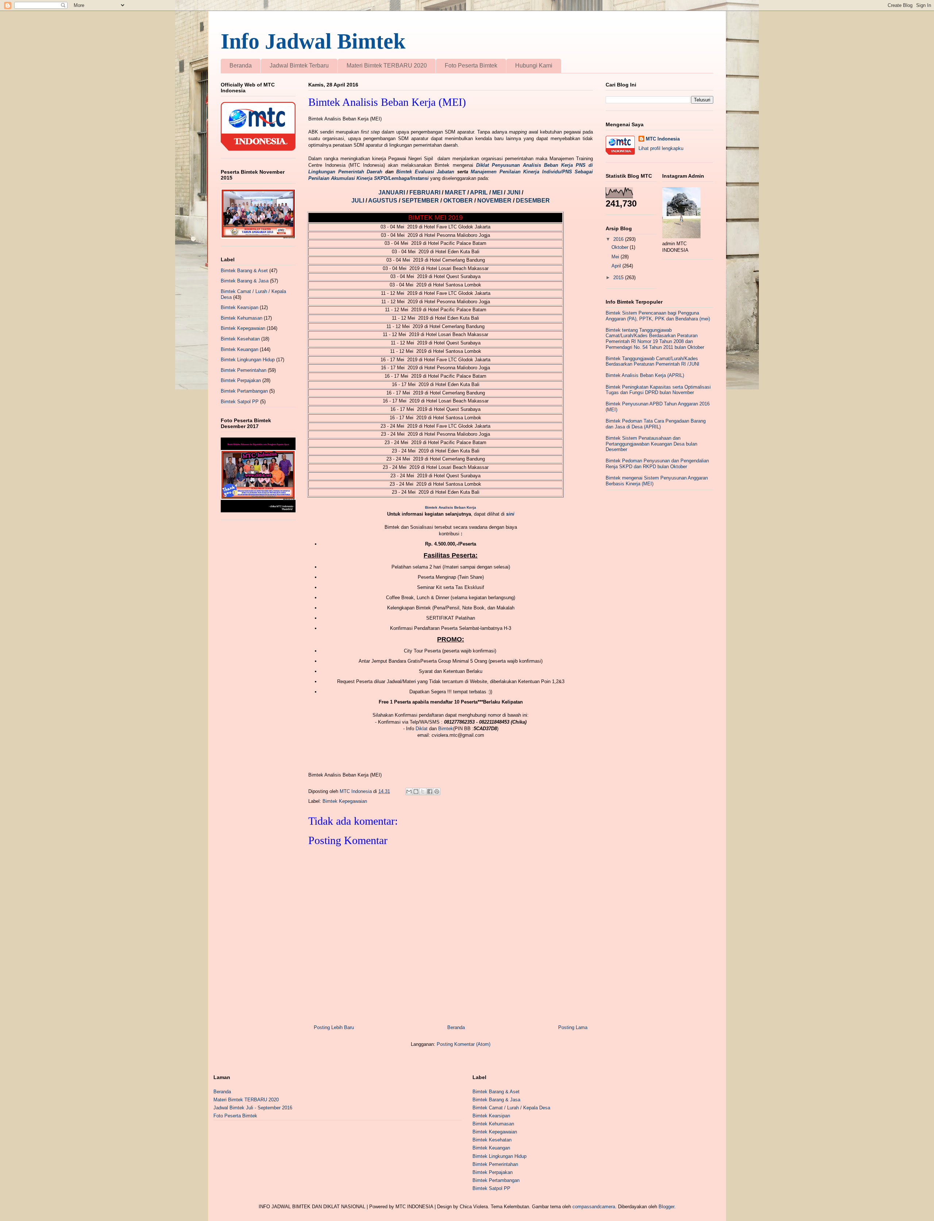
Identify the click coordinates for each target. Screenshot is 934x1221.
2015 (619, 277)
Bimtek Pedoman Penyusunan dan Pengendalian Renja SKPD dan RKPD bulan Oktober (657, 463)
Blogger (666, 1206)
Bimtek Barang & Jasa (245, 281)
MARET (456, 192)
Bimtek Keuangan (239, 349)
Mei (616, 256)
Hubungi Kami (533, 65)
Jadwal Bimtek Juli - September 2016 (252, 1107)
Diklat (422, 728)
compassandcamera (593, 1206)
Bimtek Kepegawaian (345, 801)
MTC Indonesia (663, 139)
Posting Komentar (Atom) (463, 1044)
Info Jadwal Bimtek (313, 41)
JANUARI (392, 192)
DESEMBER (533, 200)
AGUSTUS (383, 200)
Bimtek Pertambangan (244, 391)
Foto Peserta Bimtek (471, 65)
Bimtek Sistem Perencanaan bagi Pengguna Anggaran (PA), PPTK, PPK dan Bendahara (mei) (658, 315)
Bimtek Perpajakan (241, 380)
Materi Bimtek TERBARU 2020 (387, 65)
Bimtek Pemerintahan (243, 370)
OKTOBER (458, 200)
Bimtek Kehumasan (241, 318)
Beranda (240, 65)
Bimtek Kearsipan (239, 307)
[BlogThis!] (416, 791)
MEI (498, 192)
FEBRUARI (425, 192)
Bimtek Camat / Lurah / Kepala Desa (511, 1107)
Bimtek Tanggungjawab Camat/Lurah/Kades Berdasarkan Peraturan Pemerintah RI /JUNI (652, 361)
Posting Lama (572, 1027)
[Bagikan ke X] (423, 791)
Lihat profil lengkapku (660, 148)
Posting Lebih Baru (334, 1027)
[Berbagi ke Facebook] (429, 791)
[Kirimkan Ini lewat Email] (409, 791)
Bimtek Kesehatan (240, 339)
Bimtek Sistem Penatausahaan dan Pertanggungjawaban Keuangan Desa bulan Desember (651, 443)
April (616, 266)
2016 (619, 239)
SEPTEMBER (421, 200)
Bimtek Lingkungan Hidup (248, 359)
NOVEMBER (494, 200)
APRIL (479, 192)
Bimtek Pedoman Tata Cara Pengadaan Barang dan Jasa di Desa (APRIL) (656, 424)
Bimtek (445, 728)
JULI (358, 200)
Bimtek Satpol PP (240, 401)
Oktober (620, 247)
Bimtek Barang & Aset (244, 270)
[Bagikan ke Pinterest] (436, 791)
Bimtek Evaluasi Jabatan (425, 171)
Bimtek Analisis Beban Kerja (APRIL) (645, 375)
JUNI (514, 192)
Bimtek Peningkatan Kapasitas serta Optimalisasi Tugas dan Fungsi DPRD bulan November (658, 390)
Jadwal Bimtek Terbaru (299, 65)
